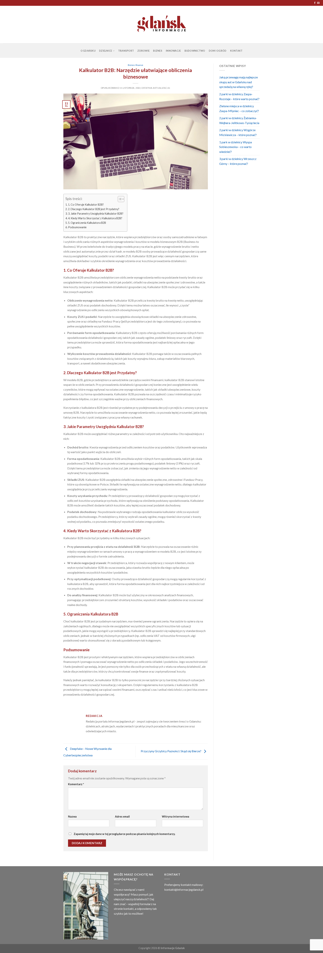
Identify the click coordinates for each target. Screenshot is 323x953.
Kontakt (236, 50)
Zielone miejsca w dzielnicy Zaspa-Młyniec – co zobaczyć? (239, 108)
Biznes (157, 50)
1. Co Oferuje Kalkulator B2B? (86, 204)
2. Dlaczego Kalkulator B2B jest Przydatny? (93, 209)
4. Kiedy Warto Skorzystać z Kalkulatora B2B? (95, 218)
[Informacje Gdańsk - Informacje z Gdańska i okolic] (161, 24)
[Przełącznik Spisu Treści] (119, 199)
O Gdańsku (88, 50)
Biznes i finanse (135, 65)
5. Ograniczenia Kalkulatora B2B (87, 222)
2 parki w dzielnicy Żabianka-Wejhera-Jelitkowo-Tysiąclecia (239, 120)
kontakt (128, 908)
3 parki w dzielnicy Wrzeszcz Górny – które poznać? (237, 161)
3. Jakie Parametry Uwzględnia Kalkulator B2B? (95, 213)
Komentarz (76, 784)
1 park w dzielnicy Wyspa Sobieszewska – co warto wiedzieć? (235, 146)
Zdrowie (143, 50)
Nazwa (72, 816)
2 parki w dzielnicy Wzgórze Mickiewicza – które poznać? (238, 132)
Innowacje (173, 50)
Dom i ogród (218, 50)
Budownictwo (194, 50)
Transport (126, 50)
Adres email (122, 816)
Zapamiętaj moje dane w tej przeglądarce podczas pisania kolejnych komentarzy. (124, 834)
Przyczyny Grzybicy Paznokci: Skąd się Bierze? (171, 751)
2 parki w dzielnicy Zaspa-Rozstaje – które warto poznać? (239, 96)
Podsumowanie (77, 227)
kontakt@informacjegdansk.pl (183, 889)
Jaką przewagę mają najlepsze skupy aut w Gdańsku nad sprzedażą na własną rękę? (238, 81)
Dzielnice (105, 50)
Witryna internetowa (175, 816)
